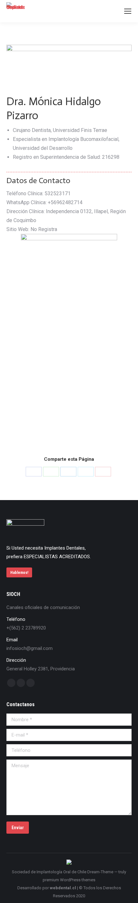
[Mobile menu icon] (128, 11)
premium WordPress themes (69, 879)
